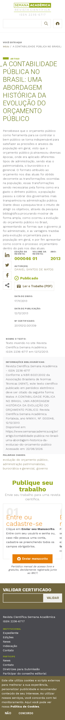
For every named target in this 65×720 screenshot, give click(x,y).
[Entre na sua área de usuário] (57, 23)
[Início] (32, 10)
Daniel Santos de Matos (34, 269)
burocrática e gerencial (18, 468)
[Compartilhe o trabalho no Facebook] (7, 275)
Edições (8, 637)
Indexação (10, 646)
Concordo (26, 713)
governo (42, 468)
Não (8, 713)
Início (6, 46)
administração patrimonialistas (24, 464)
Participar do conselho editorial (24, 673)
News (6, 641)
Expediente (10, 633)
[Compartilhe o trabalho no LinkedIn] (7, 255)
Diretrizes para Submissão (21, 669)
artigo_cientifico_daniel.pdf (34, 286)
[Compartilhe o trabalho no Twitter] (7, 265)
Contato (8, 650)
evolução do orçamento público (25, 459)
